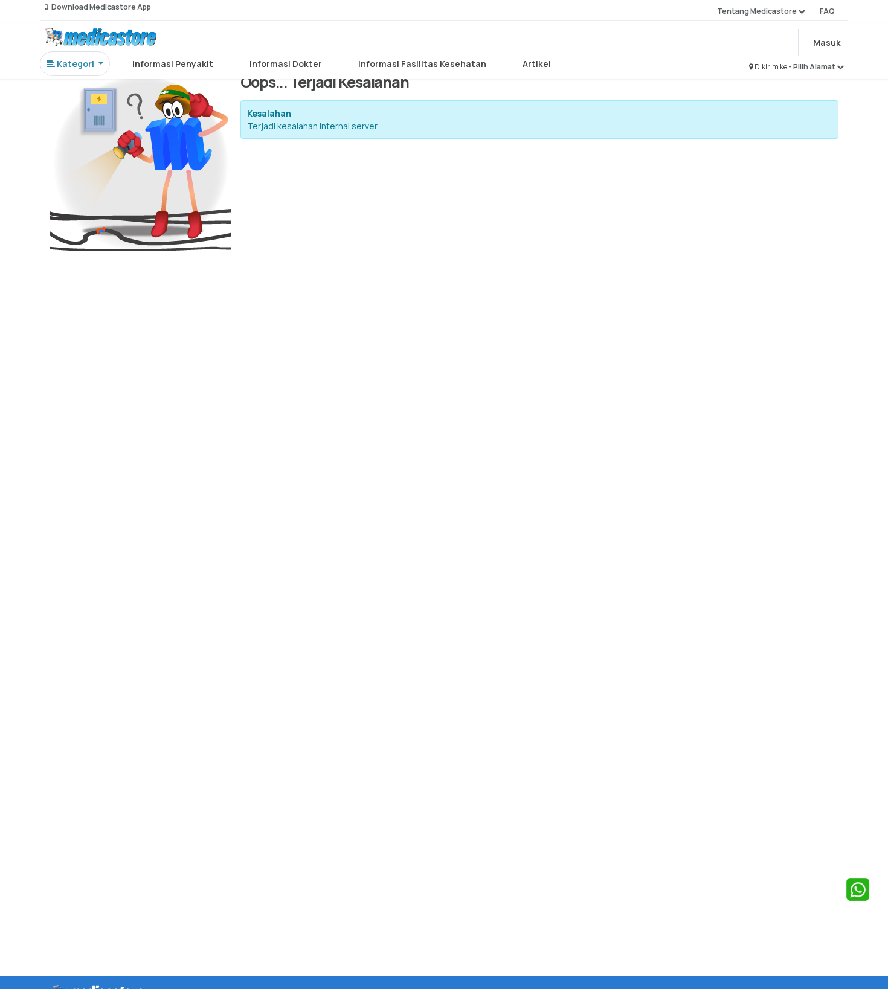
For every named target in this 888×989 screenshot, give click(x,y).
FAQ (827, 11)
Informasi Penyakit (172, 63)
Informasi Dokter (285, 63)
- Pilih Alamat (812, 67)
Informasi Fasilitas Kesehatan (422, 63)
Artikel (537, 63)
